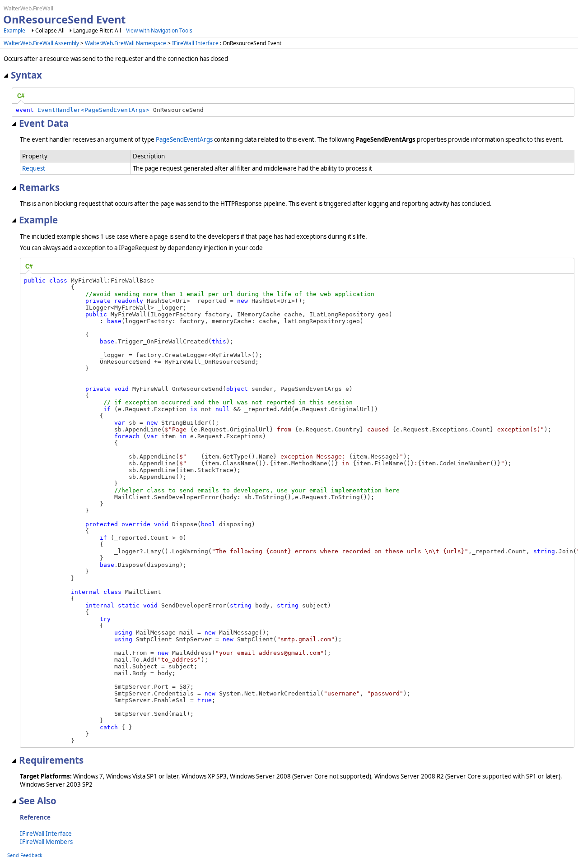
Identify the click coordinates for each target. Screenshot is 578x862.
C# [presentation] (20, 96)
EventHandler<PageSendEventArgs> (93, 110)
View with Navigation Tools (159, 30)
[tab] (21, 96)
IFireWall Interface (195, 43)
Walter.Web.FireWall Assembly (41, 43)
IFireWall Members (46, 842)
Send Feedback (24, 855)
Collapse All (50, 30)
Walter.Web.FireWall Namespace (125, 43)
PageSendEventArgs (184, 139)
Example (14, 30)
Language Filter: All (97, 30)
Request (33, 168)
